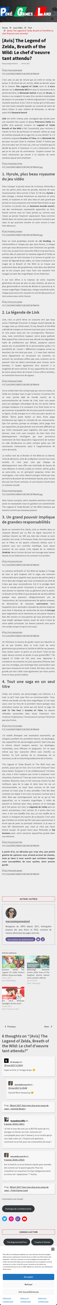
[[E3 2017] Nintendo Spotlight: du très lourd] (13, 993)
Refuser (29, 1284)
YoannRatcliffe (17, 1120)
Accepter (28, 1277)
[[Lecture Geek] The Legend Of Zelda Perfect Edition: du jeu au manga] (13, 962)
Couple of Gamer (42, 1242)
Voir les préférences (28, 1292)
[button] (52, 1249)
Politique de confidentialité (18, 1208)
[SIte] (43, 939)
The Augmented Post (17, 1242)
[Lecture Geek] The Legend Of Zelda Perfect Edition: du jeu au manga (13, 972)
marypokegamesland (10, 63)
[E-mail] (38, 939)
